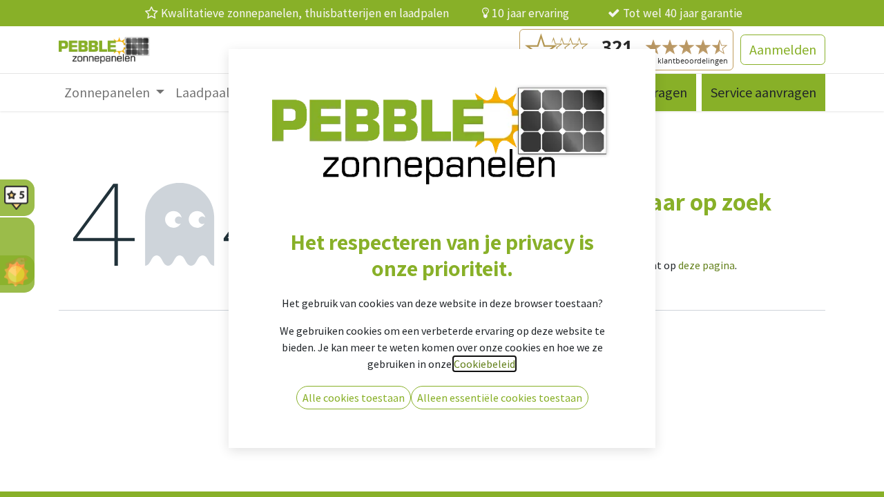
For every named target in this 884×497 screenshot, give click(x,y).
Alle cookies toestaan (353, 398)
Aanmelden (782, 49)
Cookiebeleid (484, 364)
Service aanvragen (763, 92)
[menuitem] (114, 92)
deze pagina (706, 265)
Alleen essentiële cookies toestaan (499, 398)
